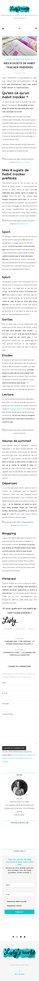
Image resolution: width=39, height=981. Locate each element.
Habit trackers (20, 629)
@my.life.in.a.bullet (22, 162)
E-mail (5, 693)
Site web (5, 704)
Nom (4, 683)
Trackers (31, 629)
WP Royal (25, 965)
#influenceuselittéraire (17, 409)
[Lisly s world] (19, 9)
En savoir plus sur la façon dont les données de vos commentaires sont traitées (19, 758)
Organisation (27, 59)
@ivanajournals (22, 525)
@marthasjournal (23, 224)
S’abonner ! (19, 912)
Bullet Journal (13, 59)
